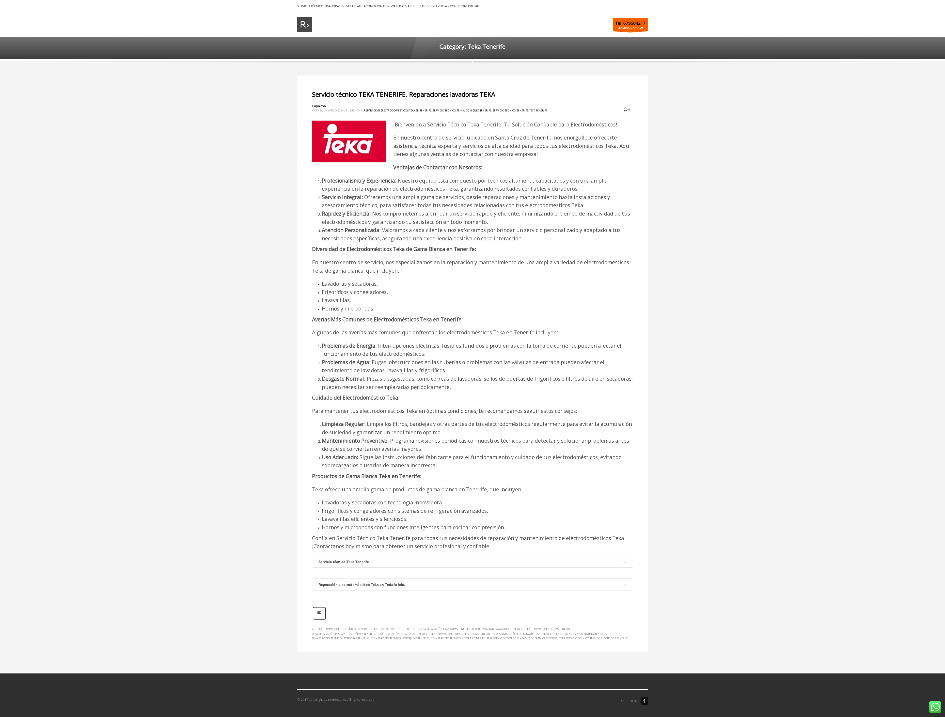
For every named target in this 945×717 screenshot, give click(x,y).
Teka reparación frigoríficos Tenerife (342, 629)
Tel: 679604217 (630, 23)
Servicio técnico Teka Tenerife (343, 562)
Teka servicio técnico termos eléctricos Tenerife (593, 638)
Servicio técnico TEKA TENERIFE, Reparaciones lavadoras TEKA (403, 94)
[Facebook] (644, 701)
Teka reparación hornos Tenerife (394, 629)
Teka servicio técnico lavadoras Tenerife (340, 638)
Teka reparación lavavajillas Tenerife (497, 629)
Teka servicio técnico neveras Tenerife (458, 638)
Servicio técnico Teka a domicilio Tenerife (462, 110)
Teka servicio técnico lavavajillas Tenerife (400, 638)
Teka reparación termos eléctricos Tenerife (460, 634)
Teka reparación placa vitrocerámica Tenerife (343, 634)
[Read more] (319, 619)
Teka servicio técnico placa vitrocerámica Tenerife (522, 638)
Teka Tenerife (538, 110)
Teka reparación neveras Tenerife (547, 629)
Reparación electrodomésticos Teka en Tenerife (397, 110)
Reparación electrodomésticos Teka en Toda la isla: (361, 585)
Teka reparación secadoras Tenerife (402, 634)
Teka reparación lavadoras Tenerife (445, 629)
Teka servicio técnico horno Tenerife (579, 634)
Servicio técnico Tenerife (510, 110)
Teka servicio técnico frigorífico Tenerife (522, 634)
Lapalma (319, 106)
